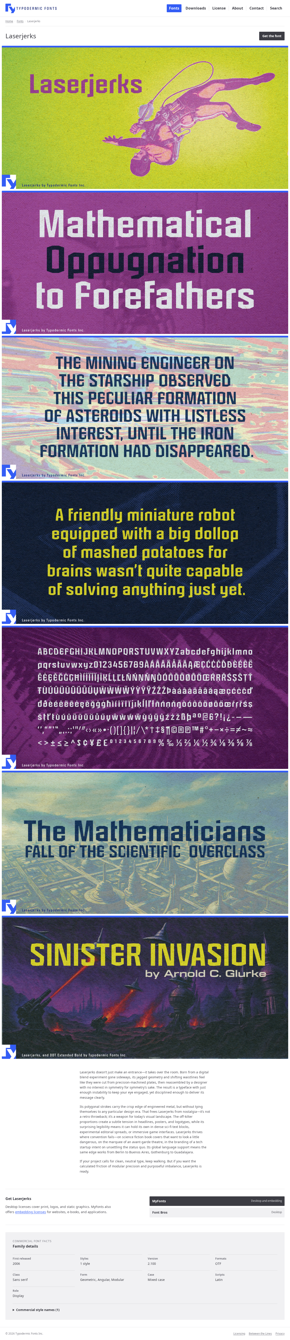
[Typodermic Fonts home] (31, 8)
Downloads (196, 8)
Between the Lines (260, 1333)
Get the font (271, 36)
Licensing (239, 1333)
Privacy (280, 1333)
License (219, 8)
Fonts (174, 8)
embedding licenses (30, 1212)
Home (9, 21)
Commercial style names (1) (38, 1310)
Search (276, 8)
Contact (256, 8)
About (237, 8)
